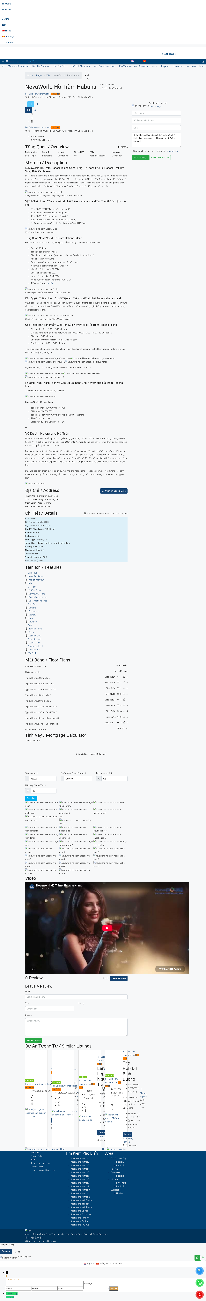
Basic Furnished (35, 576)
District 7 (120, 1186)
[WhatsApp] (7, 1293)
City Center (115, 1172)
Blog (4, 25)
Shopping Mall (34, 639)
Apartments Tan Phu (80, 1221)
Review (28, 1015)
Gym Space (33, 604)
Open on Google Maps (115, 491)
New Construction (42, 94)
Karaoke (32, 608)
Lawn (30, 618)
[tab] (30, 104)
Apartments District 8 (80, 1183)
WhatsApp (13, 1293)
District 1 (120, 1176)
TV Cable (32, 653)
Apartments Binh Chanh (81, 1200)
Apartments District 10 (80, 1190)
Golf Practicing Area (37, 601)
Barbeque (32, 573)
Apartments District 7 (80, 1179)
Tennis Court (34, 649)
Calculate (31, 798)
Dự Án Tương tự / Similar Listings (188, 66)
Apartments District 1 (80, 1158)
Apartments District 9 (80, 1186)
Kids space (33, 611)
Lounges (32, 622)
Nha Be (119, 1193)
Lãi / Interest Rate (104, 773)
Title (27, 1003)
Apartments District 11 (80, 1193)
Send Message (140, 157)
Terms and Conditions (40, 1163)
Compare (6, 1251)
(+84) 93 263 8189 (171, 54)
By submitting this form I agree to (156, 151)
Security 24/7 (34, 635)
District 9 (120, 1165)
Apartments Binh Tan (80, 1204)
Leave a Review (119, 978)
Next (104, 1149)
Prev (63, 1149)
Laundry (32, 615)
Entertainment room (37, 597)
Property (6, 10)
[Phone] (7, 1297)
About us (35, 1153)
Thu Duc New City (118, 1158)
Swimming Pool (35, 646)
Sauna (31, 632)
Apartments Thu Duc (80, 1225)
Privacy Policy (37, 1156)
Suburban (115, 1190)
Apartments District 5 (80, 1172)
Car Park (32, 587)
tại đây (50, 283)
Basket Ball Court (36, 580)
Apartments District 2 (80, 1162)
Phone (11, 1297)
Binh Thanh (121, 1183)
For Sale (29, 94)
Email (27, 991)
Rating (81, 1003)
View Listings (155, 106)
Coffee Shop (34, 590)
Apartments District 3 (80, 1165)
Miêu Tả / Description (18, 66)
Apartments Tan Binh (80, 1218)
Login (10, 43)
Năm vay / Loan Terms (35, 785)
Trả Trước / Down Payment (73, 773)
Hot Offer (55, 94)
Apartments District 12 (80, 1197)
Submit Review (33, 1040)
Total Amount (31, 773)
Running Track (35, 629)
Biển (30, 583)
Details (102, 1132)
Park (30, 625)
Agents (5, 19)
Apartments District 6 (80, 1176)
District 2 (120, 1162)
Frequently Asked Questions (43, 1170)
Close (17, 1252)
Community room (36, 594)
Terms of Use (172, 151)
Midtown (114, 1179)
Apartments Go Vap (79, 1211)
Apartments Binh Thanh (81, 1207)
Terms (34, 1160)
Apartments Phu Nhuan (81, 1214)
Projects (6, 4)
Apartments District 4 (80, 1169)
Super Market (34, 642)
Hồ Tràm (114, 1169)
